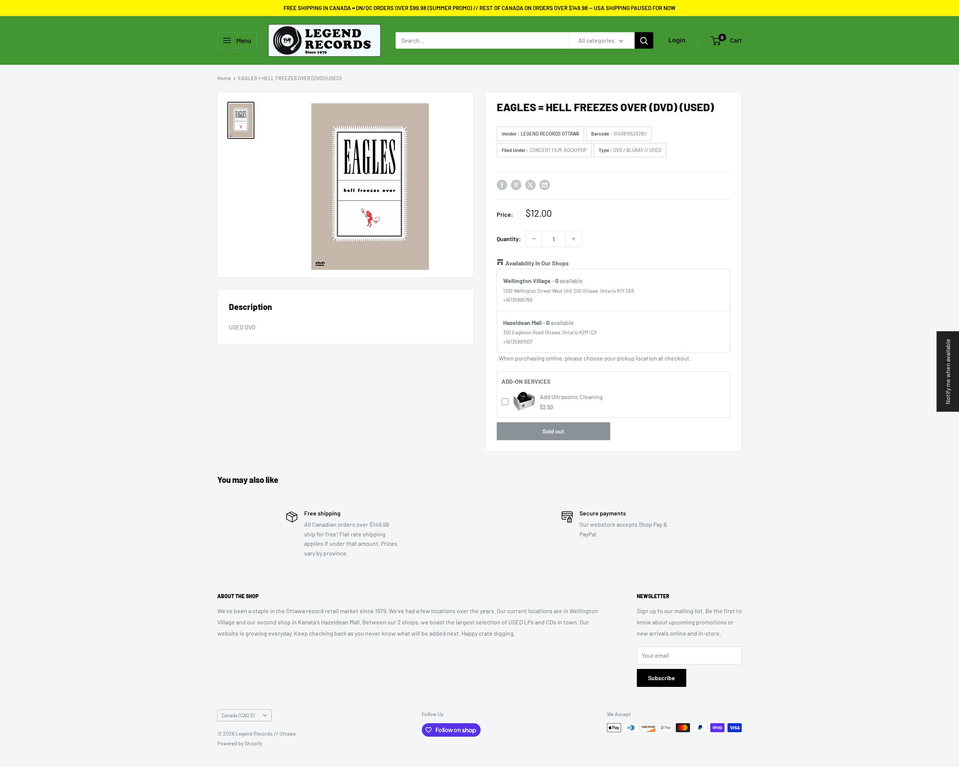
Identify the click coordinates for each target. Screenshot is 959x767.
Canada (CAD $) (238, 715)
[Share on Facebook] (502, 184)
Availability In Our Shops (537, 263)
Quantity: (509, 238)
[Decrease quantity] (534, 239)
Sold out (553, 431)
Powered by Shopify (239, 743)
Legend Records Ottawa (550, 134)
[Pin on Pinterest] (516, 184)
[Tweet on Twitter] (530, 184)
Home (224, 78)
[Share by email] (544, 184)
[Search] (644, 40)
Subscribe (661, 677)
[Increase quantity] (573, 239)
